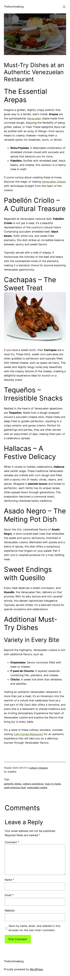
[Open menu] (64, 7)
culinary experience (33, 783)
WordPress (36, 969)
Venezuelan (34, 118)
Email (9, 895)
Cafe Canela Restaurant (28, 734)
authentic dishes (12, 783)
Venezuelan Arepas (54, 181)
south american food (15, 787)
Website (9, 910)
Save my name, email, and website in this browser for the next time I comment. (34, 928)
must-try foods (53, 783)
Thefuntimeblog (14, 6)
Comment (12, 842)
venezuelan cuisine (37, 787)
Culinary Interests (38, 767)
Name (9, 879)
